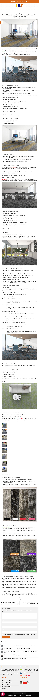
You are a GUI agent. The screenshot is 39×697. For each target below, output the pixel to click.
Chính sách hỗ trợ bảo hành (6, 684)
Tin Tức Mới (19, 13)
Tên (3, 620)
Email (3, 625)
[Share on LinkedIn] (20, 600)
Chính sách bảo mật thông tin (6, 686)
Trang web (4, 629)
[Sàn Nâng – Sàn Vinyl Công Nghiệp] (19, 6)
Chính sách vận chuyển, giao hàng (7, 680)
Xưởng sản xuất (4, 688)
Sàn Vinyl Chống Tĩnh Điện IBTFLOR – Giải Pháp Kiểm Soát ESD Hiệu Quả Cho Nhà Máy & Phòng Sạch (21, 652)
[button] (29, 1)
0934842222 (27, 675)
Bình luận (4, 611)
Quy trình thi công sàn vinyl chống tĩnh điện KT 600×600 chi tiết (15, 658)
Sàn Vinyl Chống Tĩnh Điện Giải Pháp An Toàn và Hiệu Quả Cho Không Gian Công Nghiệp (19, 645)
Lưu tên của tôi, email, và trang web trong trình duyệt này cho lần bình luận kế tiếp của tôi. (19, 634)
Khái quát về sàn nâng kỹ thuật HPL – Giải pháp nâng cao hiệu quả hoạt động (17, 648)
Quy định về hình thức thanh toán (6, 682)
